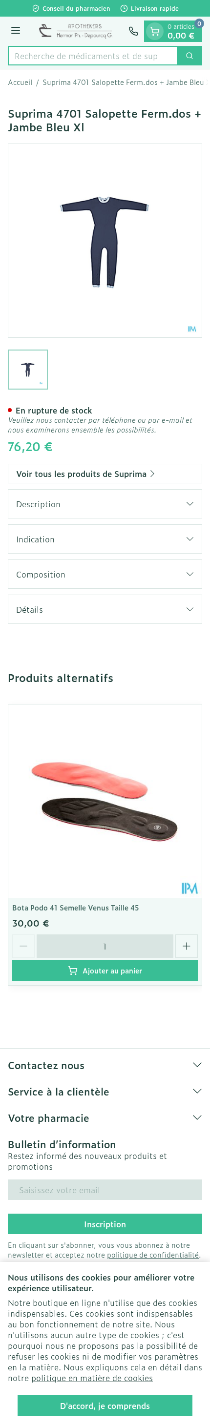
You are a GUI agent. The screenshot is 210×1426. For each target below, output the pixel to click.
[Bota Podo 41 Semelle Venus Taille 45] (105, 801)
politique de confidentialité (153, 1254)
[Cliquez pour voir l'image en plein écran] (105, 240)
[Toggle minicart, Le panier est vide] (155, 31)
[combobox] (93, 55)
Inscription (105, 1224)
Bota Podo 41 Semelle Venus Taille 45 (75, 907)
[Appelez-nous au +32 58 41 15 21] (133, 31)
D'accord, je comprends (105, 1405)
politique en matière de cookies (92, 1378)
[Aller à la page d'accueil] (76, 31)
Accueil (20, 82)
